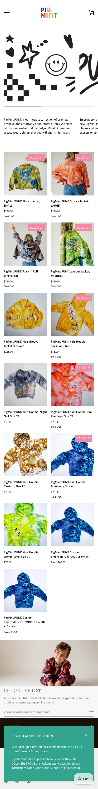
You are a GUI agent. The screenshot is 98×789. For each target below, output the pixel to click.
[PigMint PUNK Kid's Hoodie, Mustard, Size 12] (25, 454)
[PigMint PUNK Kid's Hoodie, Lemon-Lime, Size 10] (25, 524)
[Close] (87, 734)
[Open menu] (11, 12)
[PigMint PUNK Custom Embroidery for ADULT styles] (72, 524)
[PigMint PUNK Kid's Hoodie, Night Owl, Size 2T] (25, 384)
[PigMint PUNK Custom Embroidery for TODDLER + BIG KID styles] (25, 590)
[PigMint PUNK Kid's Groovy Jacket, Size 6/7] (25, 314)
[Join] (90, 711)
